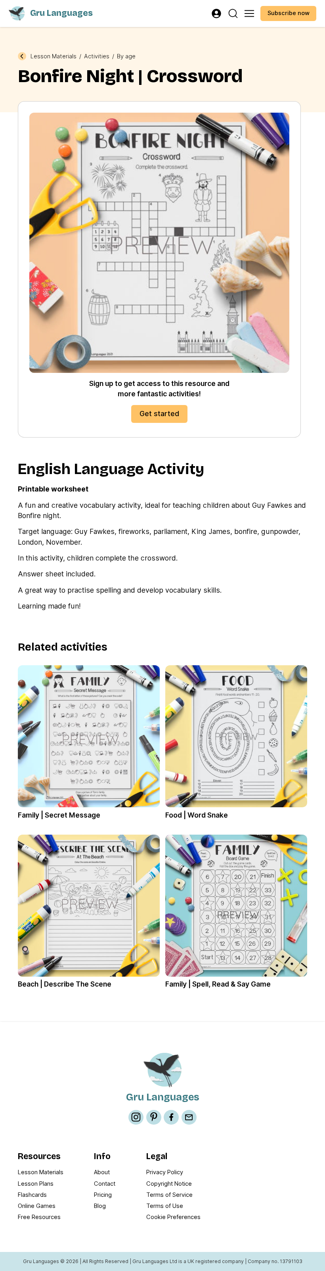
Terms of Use (164, 1206)
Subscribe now (289, 13)
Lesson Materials (53, 57)
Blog (100, 1206)
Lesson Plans (36, 1183)
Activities (96, 57)
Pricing (103, 1194)
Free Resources (39, 1217)
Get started (159, 413)
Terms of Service (169, 1194)
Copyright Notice (169, 1183)
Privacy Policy (164, 1172)
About (102, 1172)
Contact (104, 1183)
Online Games (36, 1206)
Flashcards (32, 1194)
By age (126, 57)
